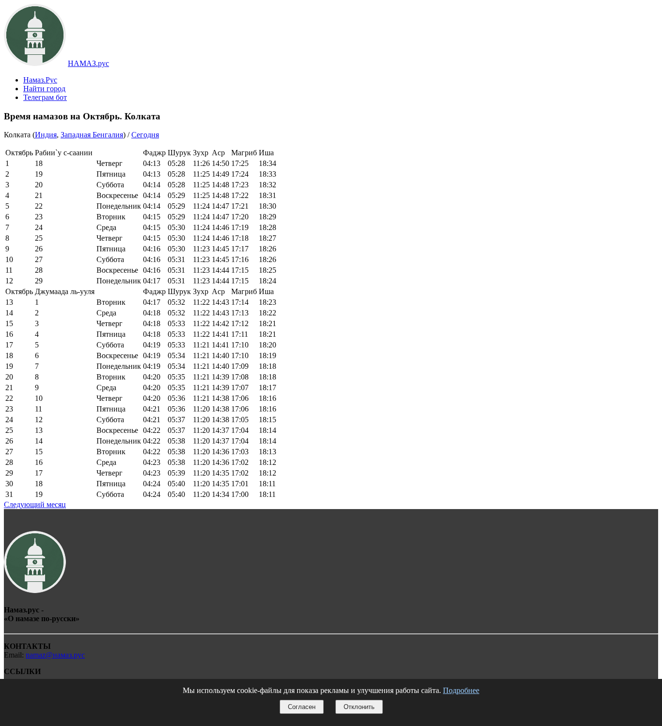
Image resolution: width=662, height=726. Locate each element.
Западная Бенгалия (92, 135)
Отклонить (359, 706)
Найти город (44, 88)
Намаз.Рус (40, 80)
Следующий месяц (35, 504)
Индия (46, 135)
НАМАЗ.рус (88, 63)
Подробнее (461, 690)
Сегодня (145, 135)
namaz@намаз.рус (55, 655)
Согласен (301, 706)
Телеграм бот (45, 97)
